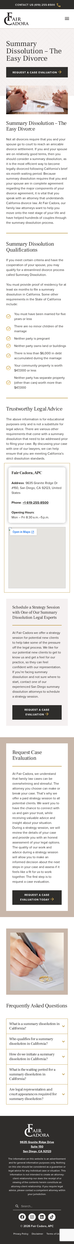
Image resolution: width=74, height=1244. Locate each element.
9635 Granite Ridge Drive (37, 1142)
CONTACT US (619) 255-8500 (35, 5)
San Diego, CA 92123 (37, 1151)
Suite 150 (37, 1146)
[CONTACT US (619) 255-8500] (58, 5)
